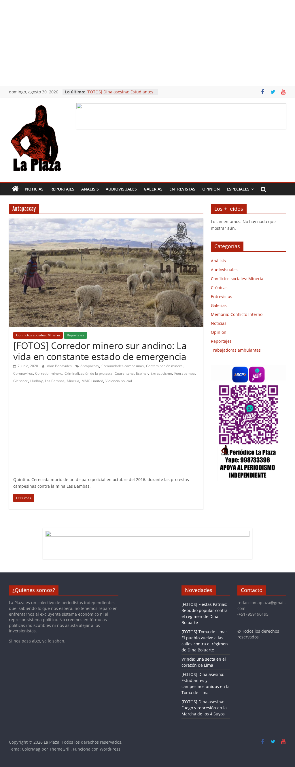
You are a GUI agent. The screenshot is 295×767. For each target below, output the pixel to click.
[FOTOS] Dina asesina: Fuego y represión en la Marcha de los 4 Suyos (204, 708)
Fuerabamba (184, 373)
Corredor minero (48, 373)
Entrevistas (182, 189)
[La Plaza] (15, 189)
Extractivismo (161, 373)
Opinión (211, 189)
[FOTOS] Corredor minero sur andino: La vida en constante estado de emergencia (100, 351)
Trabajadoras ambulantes (236, 350)
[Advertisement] (147, 43)
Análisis (90, 189)
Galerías (153, 189)
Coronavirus (23, 373)
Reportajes (62, 189)
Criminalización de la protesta (88, 373)
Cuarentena (124, 373)
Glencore (20, 380)
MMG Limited (92, 380)
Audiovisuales (121, 189)
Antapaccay (89, 365)
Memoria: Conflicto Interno (236, 314)
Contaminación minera (164, 365)
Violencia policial (118, 380)
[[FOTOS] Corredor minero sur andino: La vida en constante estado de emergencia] (106, 222)
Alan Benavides (60, 365)
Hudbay (36, 380)
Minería (73, 380)
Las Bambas (55, 380)
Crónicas (219, 287)
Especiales (238, 189)
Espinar (142, 373)
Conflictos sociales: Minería (38, 335)
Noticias (34, 189)
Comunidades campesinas (122, 365)
